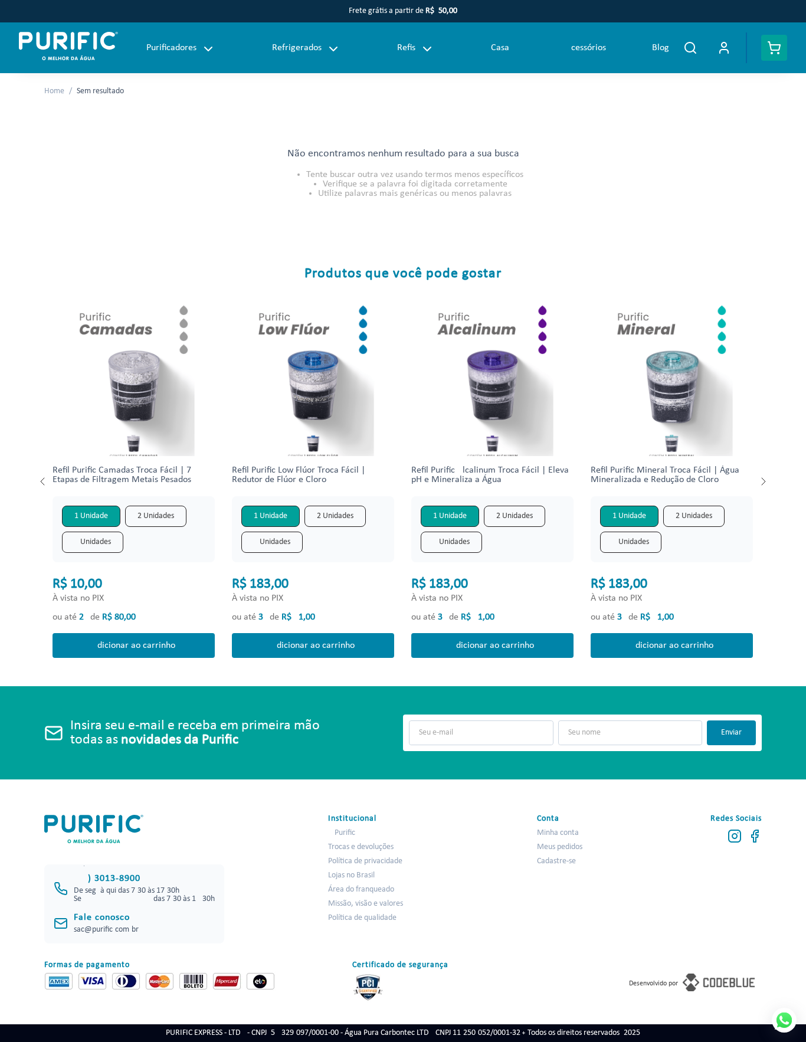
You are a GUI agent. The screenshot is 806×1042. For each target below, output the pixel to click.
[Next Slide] (763, 481)
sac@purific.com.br (106, 929)
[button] (91, 516)
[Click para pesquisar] (690, 48)
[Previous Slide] (43, 481)
